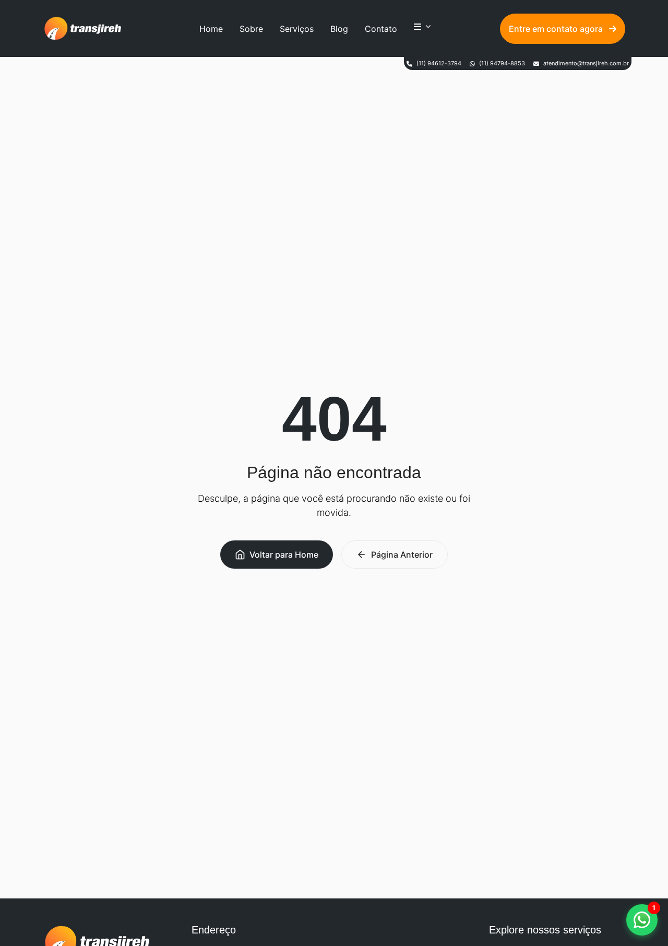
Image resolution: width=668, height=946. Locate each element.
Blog (339, 29)
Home (211, 29)
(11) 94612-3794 (438, 63)
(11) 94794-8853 (502, 63)
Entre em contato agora (557, 29)
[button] (642, 920)
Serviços (297, 29)
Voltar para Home (283, 554)
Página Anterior (402, 554)
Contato (381, 29)
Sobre (251, 29)
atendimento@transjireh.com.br (586, 63)
